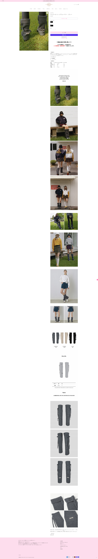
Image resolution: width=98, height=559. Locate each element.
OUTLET (60, 8)
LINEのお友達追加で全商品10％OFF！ (49, 0)
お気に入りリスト (65, 8)
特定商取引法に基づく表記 (64, 546)
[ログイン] (75, 4)
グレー (52, 25)
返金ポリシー (62, 543)
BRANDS (48, 8)
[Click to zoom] (47, 13)
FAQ (61, 547)
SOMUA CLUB (25, 557)
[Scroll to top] (96, 557)
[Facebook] (2, 1)
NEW (52, 8)
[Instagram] (3, 1)
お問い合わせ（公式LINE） (64, 542)
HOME (31, 8)
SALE (56, 8)
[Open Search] (74, 4)
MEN (43, 8)
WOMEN (39, 8)
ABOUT (35, 8)
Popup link (52, 533)
